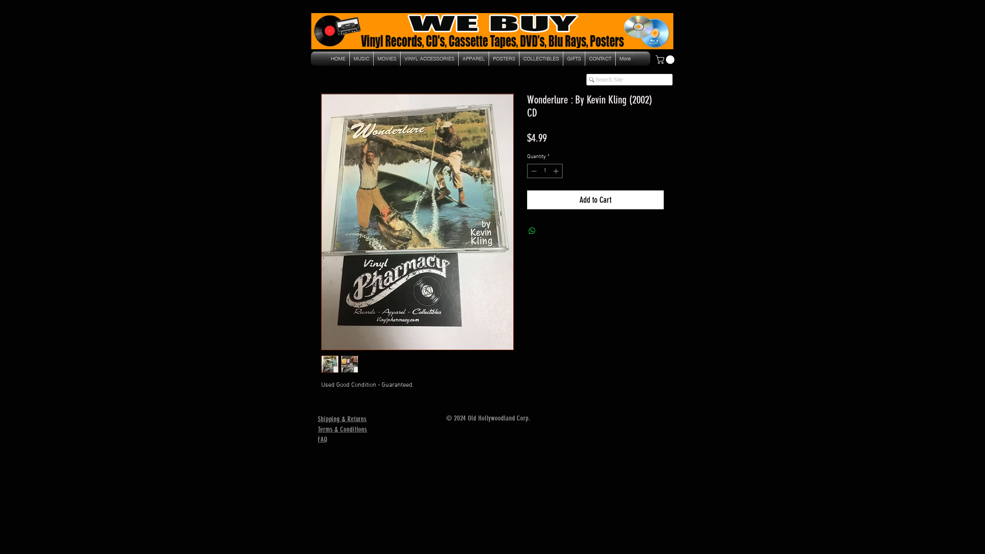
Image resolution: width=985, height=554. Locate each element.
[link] (666, 59)
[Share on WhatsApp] (532, 230)
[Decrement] (533, 171)
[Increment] (556, 171)
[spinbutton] (545, 171)
